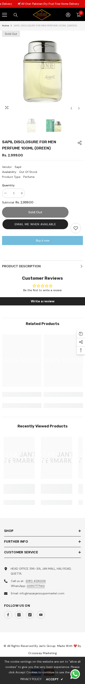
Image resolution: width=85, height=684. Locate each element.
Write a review (42, 301)
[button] (35, 224)
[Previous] (71, 108)
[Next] (79, 108)
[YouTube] (41, 615)
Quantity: (8, 185)
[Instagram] (19, 615)
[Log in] (68, 15)
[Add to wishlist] (76, 228)
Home (5, 25)
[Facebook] (8, 615)
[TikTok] (30, 615)
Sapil (18, 167)
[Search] (15, 15)
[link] (21, 394)
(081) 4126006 (36, 581)
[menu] (4, 14)
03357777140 (36, 586)
